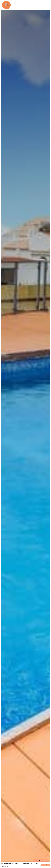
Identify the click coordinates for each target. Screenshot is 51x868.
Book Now (45, 864)
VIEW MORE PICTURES (41, 860)
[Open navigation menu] (48, 4)
